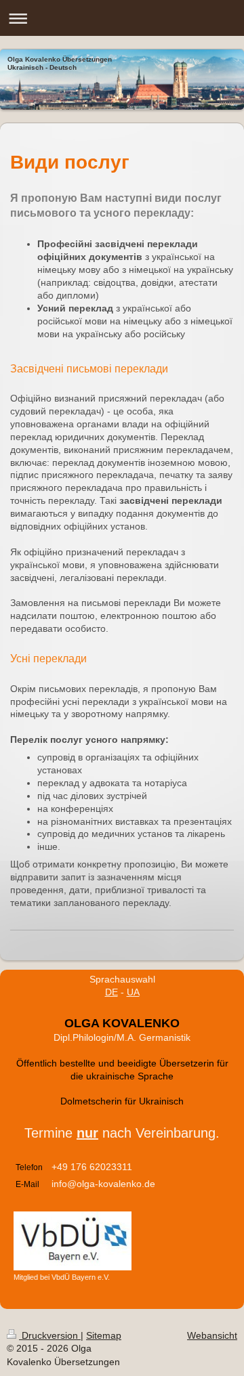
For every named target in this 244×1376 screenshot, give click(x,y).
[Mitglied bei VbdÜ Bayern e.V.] (72, 1240)
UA (133, 992)
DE (111, 992)
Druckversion (50, 1335)
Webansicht (212, 1335)
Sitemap (103, 1335)
